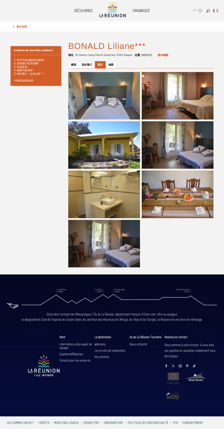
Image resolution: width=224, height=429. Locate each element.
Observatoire (113, 422)
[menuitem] (83, 9)
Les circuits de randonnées (109, 350)
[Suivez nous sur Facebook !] (168, 366)
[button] (208, 11)
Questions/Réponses (71, 354)
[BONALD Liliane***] (104, 96)
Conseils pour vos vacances (74, 360)
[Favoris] (200, 11)
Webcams (100, 344)
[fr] (215, 10)
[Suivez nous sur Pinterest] (189, 366)
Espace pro (91, 422)
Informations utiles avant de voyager (75, 345)
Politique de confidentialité (148, 422)
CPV (175, 422)
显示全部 (21, 26)
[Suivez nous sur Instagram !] (182, 366)
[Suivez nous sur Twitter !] (175, 366)
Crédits (44, 422)
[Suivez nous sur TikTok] (196, 366)
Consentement (193, 422)
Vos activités (101, 357)
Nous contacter (139, 344)
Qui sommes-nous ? (20, 422)
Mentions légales (66, 422)
